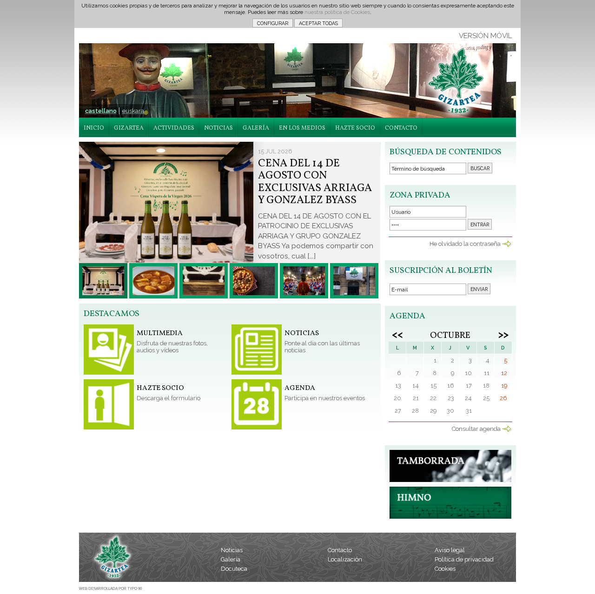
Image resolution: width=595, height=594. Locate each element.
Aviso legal (450, 550)
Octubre (450, 336)
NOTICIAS (218, 128)
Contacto (340, 550)
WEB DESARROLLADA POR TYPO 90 (110, 589)
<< (397, 334)
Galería (230, 559)
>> (503, 334)
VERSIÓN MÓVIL (485, 36)
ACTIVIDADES (173, 128)
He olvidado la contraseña (465, 243)
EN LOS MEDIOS (302, 128)
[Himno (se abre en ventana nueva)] (450, 516)
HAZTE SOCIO (355, 128)
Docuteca (234, 568)
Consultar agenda (476, 428)
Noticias (232, 550)
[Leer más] (103, 280)
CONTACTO (401, 128)
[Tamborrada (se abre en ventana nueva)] (450, 479)
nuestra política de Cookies (337, 12)
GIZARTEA (129, 128)
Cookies (445, 568)
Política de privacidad (464, 559)
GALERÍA (256, 128)
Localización (345, 559)
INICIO (94, 128)
